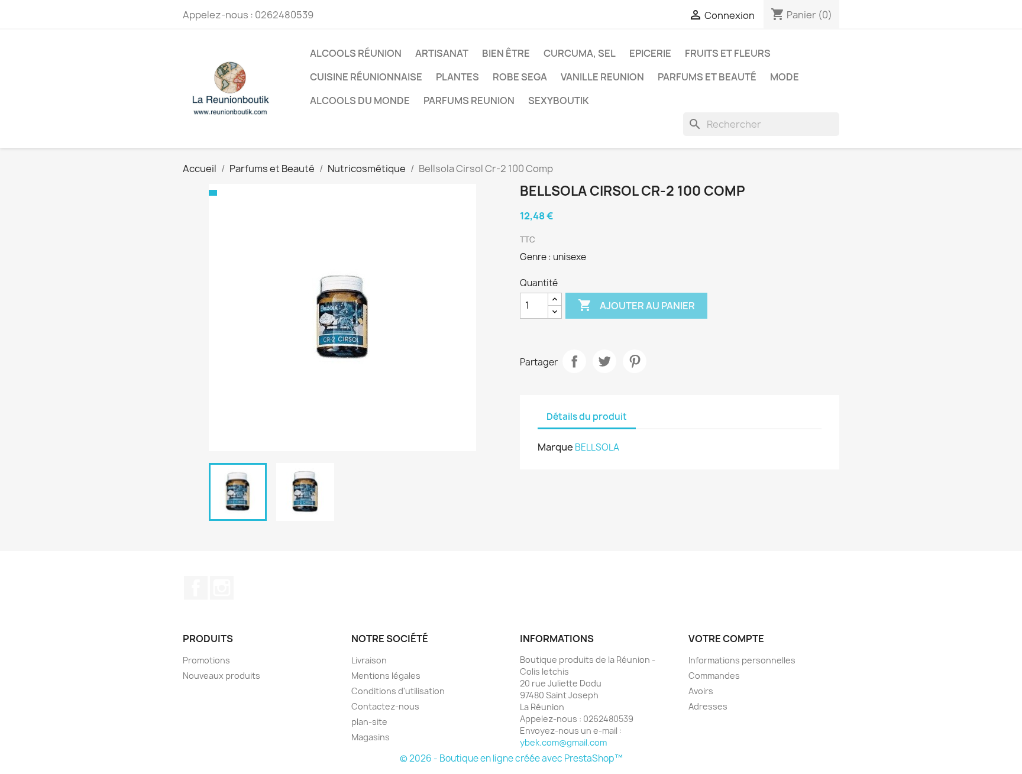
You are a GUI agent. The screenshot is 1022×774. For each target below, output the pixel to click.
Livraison (369, 660)
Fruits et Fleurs (728, 53)
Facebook (196, 588)
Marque (555, 447)
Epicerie (650, 53)
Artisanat (441, 53)
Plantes (457, 76)
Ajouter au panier (636, 305)
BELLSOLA (597, 447)
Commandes (714, 675)
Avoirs (700, 691)
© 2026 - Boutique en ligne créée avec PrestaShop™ (511, 758)
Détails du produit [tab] (586, 416)
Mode (784, 76)
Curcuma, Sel (580, 53)
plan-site (369, 721)
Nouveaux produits (221, 675)
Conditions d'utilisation (398, 691)
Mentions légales (386, 675)
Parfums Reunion (469, 100)
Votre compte (726, 638)
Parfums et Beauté (707, 76)
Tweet (604, 361)
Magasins (370, 737)
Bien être (506, 53)
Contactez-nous (385, 706)
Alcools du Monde (360, 100)
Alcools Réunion (356, 53)
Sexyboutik (558, 100)
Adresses (707, 706)
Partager (574, 361)
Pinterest (634, 361)
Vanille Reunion (602, 76)
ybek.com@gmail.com (563, 742)
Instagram (222, 588)
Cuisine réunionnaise (366, 76)
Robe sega (520, 76)
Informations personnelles (741, 660)
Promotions (206, 660)
